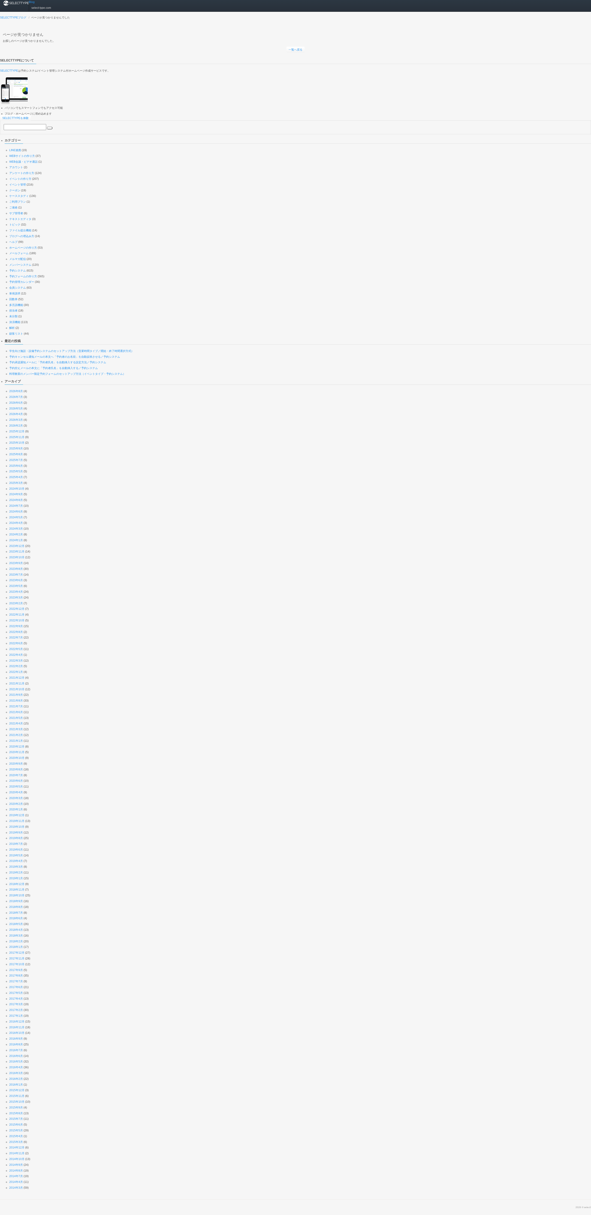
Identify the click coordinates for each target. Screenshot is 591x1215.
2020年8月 (16, 769)
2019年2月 (16, 872)
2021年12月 (16, 677)
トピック (14, 224)
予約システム (17, 270)
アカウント (16, 167)
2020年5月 (16, 786)
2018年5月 (16, 924)
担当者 (13, 310)
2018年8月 (16, 907)
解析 (12, 328)
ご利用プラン (17, 201)
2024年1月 (16, 540)
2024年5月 (16, 517)
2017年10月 (16, 964)
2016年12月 (16, 1021)
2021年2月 (16, 735)
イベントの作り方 (20, 178)
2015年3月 (16, 1142)
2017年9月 (16, 970)
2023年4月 (16, 591)
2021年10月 (16, 689)
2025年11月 (16, 437)
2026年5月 (16, 408)
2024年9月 (16, 494)
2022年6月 (16, 643)
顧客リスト (16, 333)
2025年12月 (16, 431)
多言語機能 (16, 305)
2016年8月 (16, 1044)
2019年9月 (16, 832)
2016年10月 (16, 1033)
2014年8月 (16, 1170)
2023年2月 (16, 603)
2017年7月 (16, 981)
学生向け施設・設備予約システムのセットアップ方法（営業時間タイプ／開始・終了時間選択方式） (71, 351)
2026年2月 (16, 425)
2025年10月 (16, 442)
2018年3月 (16, 935)
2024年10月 (16, 488)
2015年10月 (16, 1101)
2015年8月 (16, 1113)
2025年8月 (16, 454)
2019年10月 (16, 826)
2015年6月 (16, 1124)
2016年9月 (16, 1038)
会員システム (17, 287)
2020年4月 (16, 792)
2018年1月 (16, 947)
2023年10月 (16, 557)
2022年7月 (16, 637)
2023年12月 (16, 546)
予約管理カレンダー (21, 282)
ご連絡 (13, 207)
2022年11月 (16, 614)
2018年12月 (16, 884)
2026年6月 (16, 402)
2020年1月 (16, 809)
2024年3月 (16, 528)
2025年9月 (16, 448)
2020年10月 (16, 758)
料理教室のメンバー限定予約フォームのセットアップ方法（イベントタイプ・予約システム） (67, 373)
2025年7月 (16, 460)
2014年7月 (16, 1176)
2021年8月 (16, 700)
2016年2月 (16, 1079)
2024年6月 (16, 511)
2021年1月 (16, 740)
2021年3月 (16, 729)
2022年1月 (16, 672)
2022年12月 (16, 609)
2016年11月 (16, 1027)
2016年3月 (16, 1073)
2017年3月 (16, 1004)
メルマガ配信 (17, 259)
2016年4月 (16, 1067)
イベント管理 (17, 184)
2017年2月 (16, 1010)
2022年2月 (16, 666)
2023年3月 (16, 597)
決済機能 (14, 322)
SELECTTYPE (9, 70)
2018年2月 (16, 941)
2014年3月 (16, 1187)
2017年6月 (16, 987)
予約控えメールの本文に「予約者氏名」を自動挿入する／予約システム (53, 368)
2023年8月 (16, 569)
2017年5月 (16, 993)
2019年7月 (16, 844)
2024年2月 (16, 534)
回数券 (13, 299)
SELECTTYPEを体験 (15, 118)
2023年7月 (16, 574)
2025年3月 (16, 483)
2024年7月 (16, 505)
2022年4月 (16, 654)
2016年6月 (16, 1056)
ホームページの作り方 (23, 247)
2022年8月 (16, 632)
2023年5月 (16, 586)
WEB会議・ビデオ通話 (23, 161)
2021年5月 (16, 718)
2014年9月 (16, 1164)
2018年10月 (16, 895)
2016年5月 (16, 1061)
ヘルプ (13, 242)
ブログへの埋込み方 (21, 236)
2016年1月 (16, 1084)
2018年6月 (16, 918)
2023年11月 (16, 551)
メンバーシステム (20, 264)
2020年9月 (16, 763)
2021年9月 (16, 694)
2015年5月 (16, 1130)
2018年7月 (16, 912)
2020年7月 (16, 775)
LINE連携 (15, 150)
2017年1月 (16, 1015)
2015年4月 (16, 1136)
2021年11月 (16, 683)
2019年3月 (16, 866)
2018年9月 (16, 901)
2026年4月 (16, 414)
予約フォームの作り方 (23, 276)
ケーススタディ (19, 196)
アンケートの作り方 (21, 173)
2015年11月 (16, 1096)
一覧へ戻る (295, 49)
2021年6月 (16, 712)
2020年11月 (16, 752)
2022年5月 (16, 649)
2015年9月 (16, 1107)
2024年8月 (16, 500)
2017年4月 (16, 998)
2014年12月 (16, 1147)
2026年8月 (16, 391)
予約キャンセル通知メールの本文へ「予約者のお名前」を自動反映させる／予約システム (64, 356)
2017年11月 (16, 958)
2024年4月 (16, 523)
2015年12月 (16, 1090)
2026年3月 (16, 419)
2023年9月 (16, 563)
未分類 (13, 316)
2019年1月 (16, 878)
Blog (32, 2)
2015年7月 (16, 1118)
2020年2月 (16, 804)
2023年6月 (16, 580)
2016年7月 (16, 1050)
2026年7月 (16, 397)
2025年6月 (16, 465)
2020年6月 (16, 780)
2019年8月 (16, 838)
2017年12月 (16, 952)
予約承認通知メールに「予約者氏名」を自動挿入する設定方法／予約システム (57, 362)
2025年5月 (16, 471)
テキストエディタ (20, 219)
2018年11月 (16, 889)
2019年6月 (16, 849)
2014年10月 (16, 1159)
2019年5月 (16, 855)
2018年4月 (16, 929)
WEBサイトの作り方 (22, 156)
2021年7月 (16, 706)
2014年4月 (16, 1182)
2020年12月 (16, 746)
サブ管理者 (16, 213)
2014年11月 (16, 1153)
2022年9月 (16, 626)
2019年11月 (16, 821)
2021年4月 (16, 723)
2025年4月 (16, 477)
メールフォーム (19, 253)
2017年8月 (16, 975)
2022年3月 (16, 660)
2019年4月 (16, 861)
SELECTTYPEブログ (13, 17)
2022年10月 (16, 620)
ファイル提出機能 (20, 230)
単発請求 (14, 293)
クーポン (14, 190)
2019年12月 (16, 815)
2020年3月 (16, 798)
